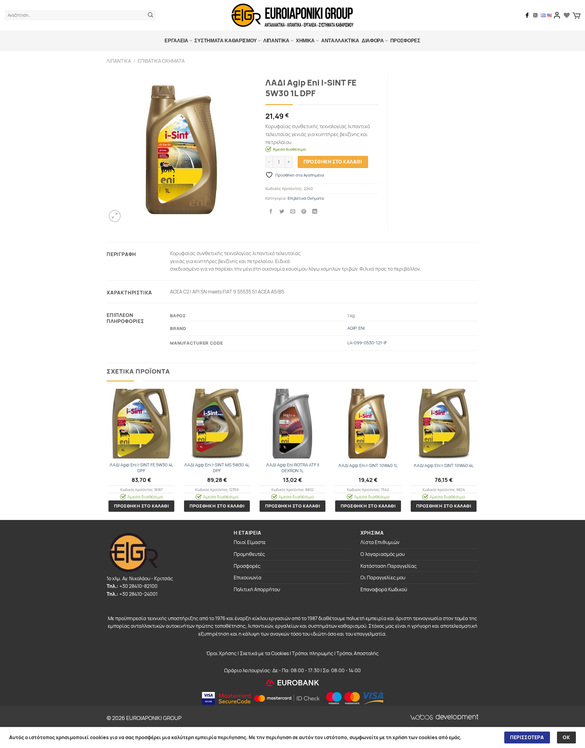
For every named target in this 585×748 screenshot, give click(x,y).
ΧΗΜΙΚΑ (305, 40)
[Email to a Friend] (293, 212)
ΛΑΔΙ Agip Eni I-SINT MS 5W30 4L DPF (217, 467)
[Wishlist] (567, 15)
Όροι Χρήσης (221, 653)
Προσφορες (405, 40)
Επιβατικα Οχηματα (161, 61)
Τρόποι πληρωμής (312, 653)
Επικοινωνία (247, 577)
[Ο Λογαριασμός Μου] (557, 15)
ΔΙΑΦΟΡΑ (373, 40)
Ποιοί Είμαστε (250, 542)
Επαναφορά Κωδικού (383, 589)
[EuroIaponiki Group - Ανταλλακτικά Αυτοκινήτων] (292, 15)
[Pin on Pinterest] (304, 212)
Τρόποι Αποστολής (357, 653)
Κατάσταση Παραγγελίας (388, 566)
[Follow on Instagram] (535, 15)
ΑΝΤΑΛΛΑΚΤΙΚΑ (340, 40)
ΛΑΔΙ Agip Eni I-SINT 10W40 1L (368, 465)
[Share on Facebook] (271, 212)
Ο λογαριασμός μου (382, 554)
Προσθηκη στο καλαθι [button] (141, 506)
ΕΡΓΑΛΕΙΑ (176, 40)
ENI (361, 328)
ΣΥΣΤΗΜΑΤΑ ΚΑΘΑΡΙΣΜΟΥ (225, 40)
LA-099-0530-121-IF (367, 343)
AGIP (351, 328)
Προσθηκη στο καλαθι (332, 161)
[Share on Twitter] (282, 212)
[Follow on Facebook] (527, 15)
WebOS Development (431, 717)
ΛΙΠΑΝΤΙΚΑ (276, 40)
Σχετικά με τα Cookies (264, 653)
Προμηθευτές (249, 554)
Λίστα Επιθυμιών (379, 542)
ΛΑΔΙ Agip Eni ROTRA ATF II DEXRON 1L (292, 467)
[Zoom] (115, 216)
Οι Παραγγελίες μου (382, 577)
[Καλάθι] (576, 15)
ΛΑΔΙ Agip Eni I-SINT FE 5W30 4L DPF (141, 467)
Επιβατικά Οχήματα (306, 198)
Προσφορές (247, 566)
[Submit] (150, 15)
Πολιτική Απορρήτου (257, 589)
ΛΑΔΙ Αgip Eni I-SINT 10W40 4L (443, 465)
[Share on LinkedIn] (315, 212)
